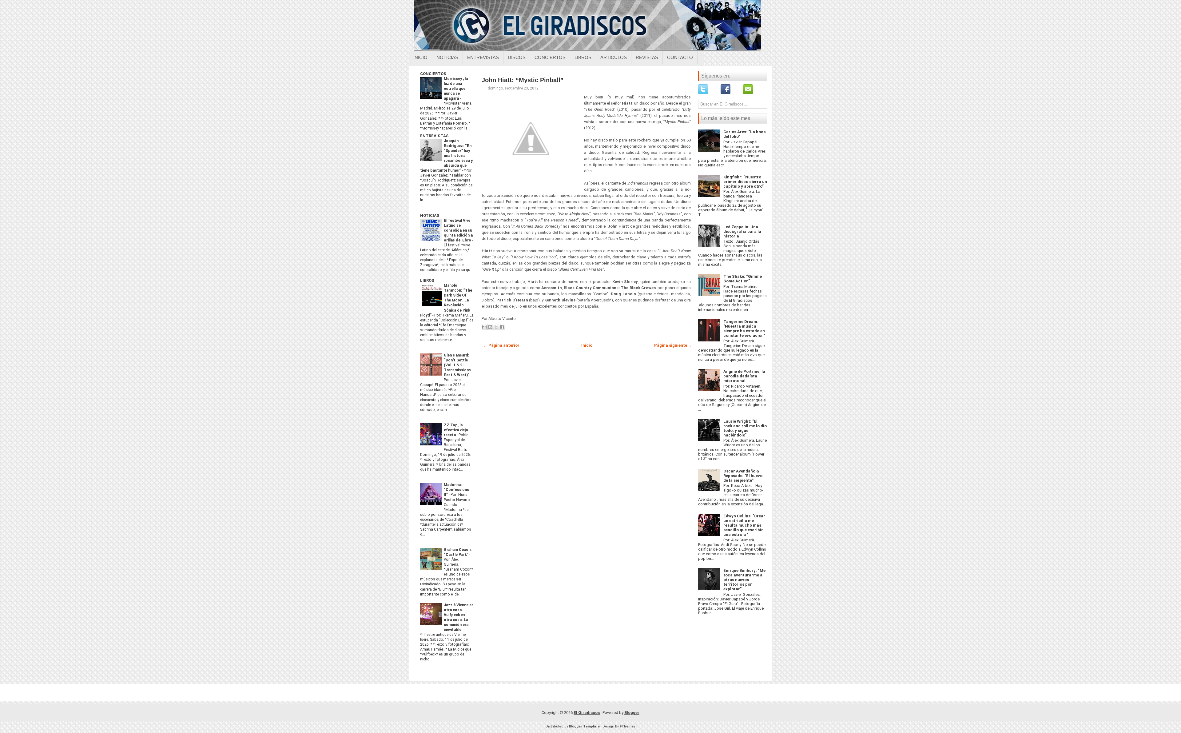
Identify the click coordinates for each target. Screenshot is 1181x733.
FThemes (627, 726)
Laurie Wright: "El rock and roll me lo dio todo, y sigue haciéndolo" (745, 428)
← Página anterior (501, 345)
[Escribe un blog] (490, 327)
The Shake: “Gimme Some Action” (742, 278)
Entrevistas (483, 57)
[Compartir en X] (496, 327)
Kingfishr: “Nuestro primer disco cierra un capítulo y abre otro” (745, 182)
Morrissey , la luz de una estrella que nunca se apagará (456, 89)
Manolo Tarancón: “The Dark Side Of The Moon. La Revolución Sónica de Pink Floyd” (446, 300)
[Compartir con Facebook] (502, 327)
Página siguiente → (673, 345)
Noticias (447, 57)
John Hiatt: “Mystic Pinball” (522, 80)
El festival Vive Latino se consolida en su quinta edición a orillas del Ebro (458, 230)
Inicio (420, 57)
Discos (517, 57)
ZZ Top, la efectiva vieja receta (456, 430)
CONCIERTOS (433, 73)
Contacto (680, 57)
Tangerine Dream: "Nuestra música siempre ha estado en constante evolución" (744, 328)
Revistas (647, 57)
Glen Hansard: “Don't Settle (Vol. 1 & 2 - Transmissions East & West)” (457, 365)
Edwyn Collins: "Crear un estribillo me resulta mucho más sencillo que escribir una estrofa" (744, 525)
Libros (583, 57)
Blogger (631, 712)
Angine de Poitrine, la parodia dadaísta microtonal (744, 376)
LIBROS (427, 280)
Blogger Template (584, 726)
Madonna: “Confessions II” (456, 490)
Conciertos (550, 57)
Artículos (613, 57)
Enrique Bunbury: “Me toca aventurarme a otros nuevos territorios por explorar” (744, 579)
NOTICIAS (429, 215)
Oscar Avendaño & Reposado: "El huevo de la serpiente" (742, 476)
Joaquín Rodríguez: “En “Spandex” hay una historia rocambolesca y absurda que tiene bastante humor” (446, 156)
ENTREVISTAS (434, 135)
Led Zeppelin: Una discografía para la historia (742, 231)
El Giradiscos (587, 712)
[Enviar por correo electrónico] (484, 327)
